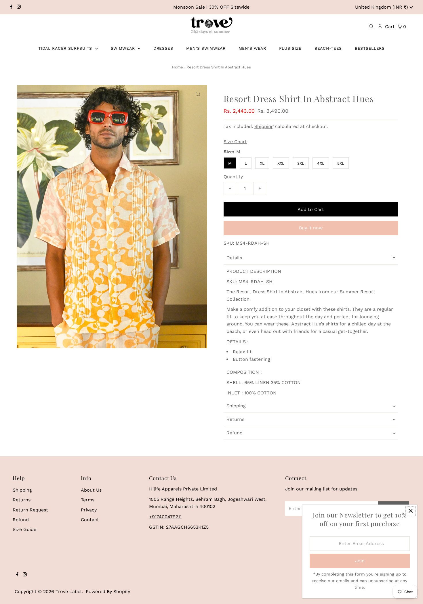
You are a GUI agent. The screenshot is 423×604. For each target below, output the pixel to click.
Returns (235, 419)
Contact (90, 519)
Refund (234, 433)
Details (234, 257)
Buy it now (311, 228)
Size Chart (235, 141)
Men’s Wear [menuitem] (252, 48)
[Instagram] (18, 7)
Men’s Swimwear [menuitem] (206, 48)
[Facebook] (11, 7)
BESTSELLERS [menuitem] (370, 48)
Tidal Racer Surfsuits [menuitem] (66, 48)
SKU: (229, 243)
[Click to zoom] (198, 94)
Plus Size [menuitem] (290, 48)
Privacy (89, 510)
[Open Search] (371, 26)
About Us (91, 490)
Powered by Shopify (108, 591)
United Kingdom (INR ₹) (382, 7)
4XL (320, 163)
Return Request (30, 510)
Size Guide (24, 529)
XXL (280, 163)
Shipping (264, 126)
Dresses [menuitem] (163, 48)
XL (262, 163)
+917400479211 (165, 516)
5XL (340, 163)
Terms (87, 500)
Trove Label (69, 591)
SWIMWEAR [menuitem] (123, 48)
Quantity (233, 176)
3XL (300, 163)
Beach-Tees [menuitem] (328, 48)
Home (177, 67)
